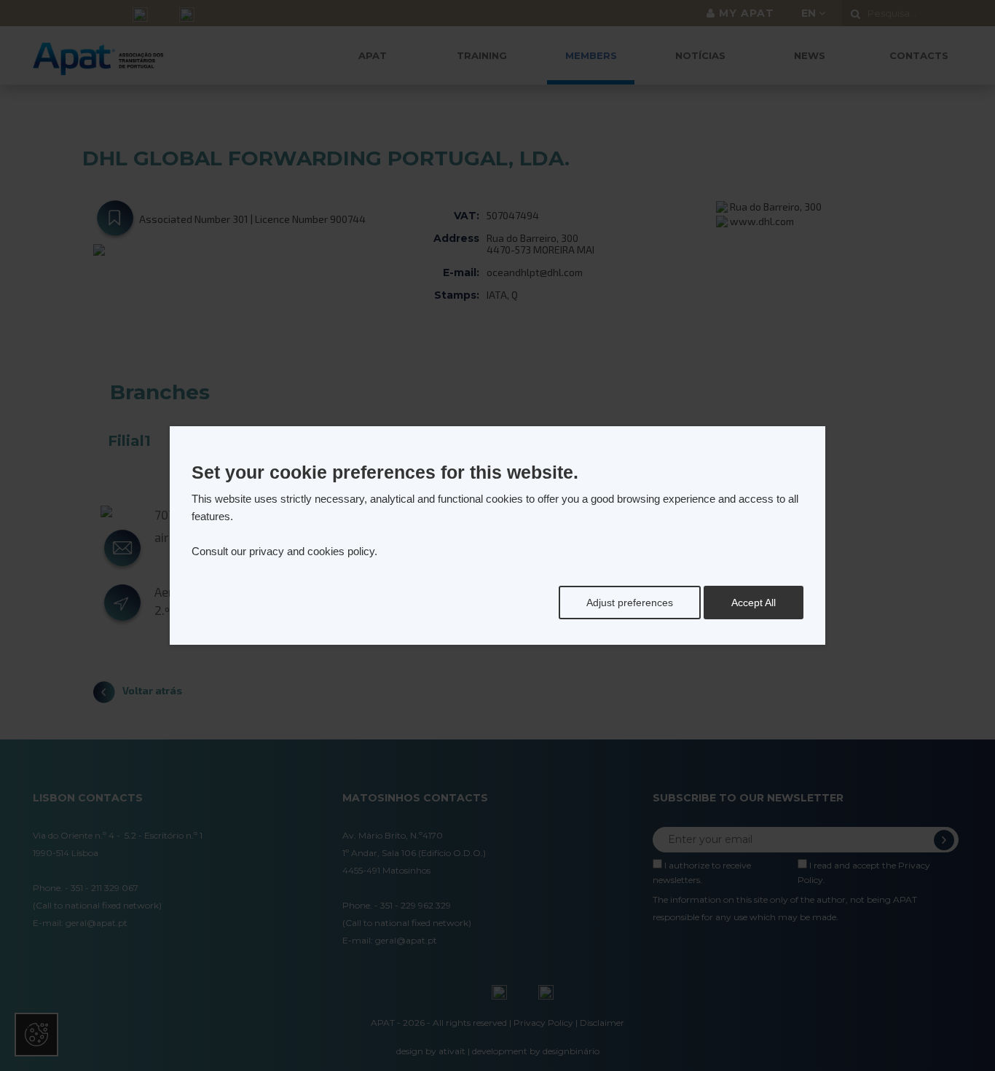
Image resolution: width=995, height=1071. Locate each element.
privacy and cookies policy (311, 551)
